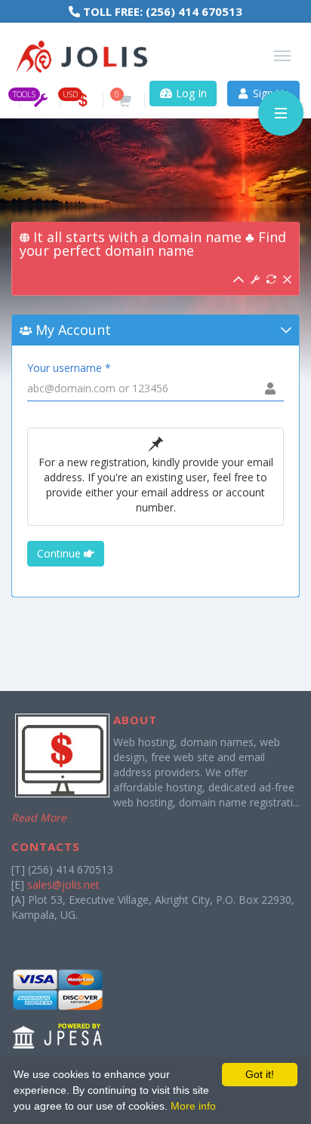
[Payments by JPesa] (58, 1008)
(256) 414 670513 (194, 11)
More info (193, 1106)
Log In (190, 93)
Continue (60, 553)
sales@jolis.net (63, 884)
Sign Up (270, 93)
